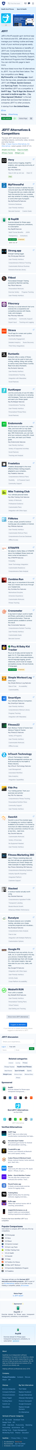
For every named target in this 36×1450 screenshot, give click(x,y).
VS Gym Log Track (11, 1247)
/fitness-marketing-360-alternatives (14, 853)
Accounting (6, 1427)
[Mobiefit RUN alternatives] (4, 990)
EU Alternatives (9, 1283)
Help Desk (10, 1425)
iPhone (18, 1077)
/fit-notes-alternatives (9, 516)
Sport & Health (19, 1070)
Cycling (18, 1063)
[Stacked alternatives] (4, 889)
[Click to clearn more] (18, 1335)
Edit (4, 110)
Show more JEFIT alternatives (18, 1017)
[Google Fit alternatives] (4, 950)
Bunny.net (18, 1442)
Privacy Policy (15, 1438)
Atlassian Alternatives (26, 1398)
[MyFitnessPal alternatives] (4, 185)
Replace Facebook (25, 1392)
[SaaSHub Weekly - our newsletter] (25, 3)
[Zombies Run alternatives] (4, 580)
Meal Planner (8, 1070)
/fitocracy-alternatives (9, 301)
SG (4, 698)
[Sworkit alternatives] (4, 817)
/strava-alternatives (8, 328)
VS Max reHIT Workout (12, 1265)
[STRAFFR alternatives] (4, 548)
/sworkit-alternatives (9, 815)
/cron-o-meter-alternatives (11, 608)
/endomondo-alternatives (10, 421)
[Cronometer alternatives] (4, 611)
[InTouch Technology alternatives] (4, 754)
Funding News (7, 1401)
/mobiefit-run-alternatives (10, 987)
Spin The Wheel (20, 1444)
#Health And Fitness (8, 150)
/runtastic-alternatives (9, 352)
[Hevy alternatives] (4, 160)
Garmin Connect (24, 83)
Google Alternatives (25, 1395)
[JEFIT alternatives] (6, 18)
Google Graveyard (25, 1404)
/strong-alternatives (8, 248)
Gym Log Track (11, 86)
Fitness (25, 1063)
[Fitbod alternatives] (4, 278)
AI (3, 1420)
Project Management (20, 1430)
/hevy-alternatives (8, 157)
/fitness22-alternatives (9, 722)
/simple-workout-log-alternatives (13, 675)
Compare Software (8, 1392)
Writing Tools (6, 1430)
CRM (4, 1425)
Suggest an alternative (18, 1024)
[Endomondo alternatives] (4, 424)
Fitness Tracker (9, 1067)
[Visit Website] (33, 159)
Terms (25, 1438)
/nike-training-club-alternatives (12, 489)
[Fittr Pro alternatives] (4, 788)
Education (25, 1432)
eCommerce (16, 1427)
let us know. (25, 1285)
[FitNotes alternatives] (4, 519)
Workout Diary (29, 1074)
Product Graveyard (25, 1401)
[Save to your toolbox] (6, 25)
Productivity (20, 1425)
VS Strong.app (9, 1235)
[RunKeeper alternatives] (4, 390)
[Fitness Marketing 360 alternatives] (4, 855)
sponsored (16, 1341)
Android (11, 1063)
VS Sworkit (8, 1256)
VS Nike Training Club (11, 1250)
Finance (17, 1432)
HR (23, 1427)
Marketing (29, 1425)
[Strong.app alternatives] (4, 251)
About (4, 1380)
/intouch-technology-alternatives (13, 752)
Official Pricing (13, 114)
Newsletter (6, 1407)
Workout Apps (18, 1074)
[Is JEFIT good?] (15, 118)
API (9, 1380)
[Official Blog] (31, 118)
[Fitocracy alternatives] (4, 304)
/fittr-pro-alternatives (9, 785)
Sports (29, 1070)
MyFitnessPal (7, 77)
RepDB (17, 1312)
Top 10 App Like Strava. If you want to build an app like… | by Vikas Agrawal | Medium (17, 94)
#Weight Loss (19, 153)
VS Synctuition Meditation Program (16, 1268)
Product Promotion (9, 1377)
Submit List (6, 1404)
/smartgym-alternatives (10, 695)
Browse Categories (8, 1389)
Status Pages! (7, 1398)
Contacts (20, 1377)
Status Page (23, 118)
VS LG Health (9, 1253)
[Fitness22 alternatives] (4, 725)
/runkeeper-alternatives (9, 387)
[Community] (29, 3)
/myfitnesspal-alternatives (10, 182)
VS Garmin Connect (11, 1244)
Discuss (27, 1377)
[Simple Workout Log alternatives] (4, 678)
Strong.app (23, 77)
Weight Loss (7, 1074)
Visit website (6, 118)
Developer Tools (18, 1420)
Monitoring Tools (8, 1432)
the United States (21, 106)
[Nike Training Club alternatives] (4, 492)
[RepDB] (4, 220)
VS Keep (7, 1259)
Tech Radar (22, 1389)
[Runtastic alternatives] (4, 354)
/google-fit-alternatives (9, 947)
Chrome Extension (8, 1395)
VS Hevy (7, 1238)
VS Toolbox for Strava (12, 1262)
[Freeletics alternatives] (4, 464)
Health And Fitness (24, 1067)
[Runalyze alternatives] (4, 918)
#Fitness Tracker (7, 153)
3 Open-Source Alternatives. (16, 144)
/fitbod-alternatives (8, 275)
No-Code (8, 1420)
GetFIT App (6, 91)
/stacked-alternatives (9, 886)
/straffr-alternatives (8, 546)
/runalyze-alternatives (9, 916)
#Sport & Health (22, 150)
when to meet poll (17, 1446)
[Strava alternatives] (4, 331)
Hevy (21, 74)
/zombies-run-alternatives (10, 577)
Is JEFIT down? (18, 1296)
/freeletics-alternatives (9, 461)
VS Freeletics (9, 1271)
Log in (4, 1047)
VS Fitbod (8, 1241)
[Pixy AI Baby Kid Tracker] (4, 647)
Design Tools (6, 1422)
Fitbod (13, 83)
